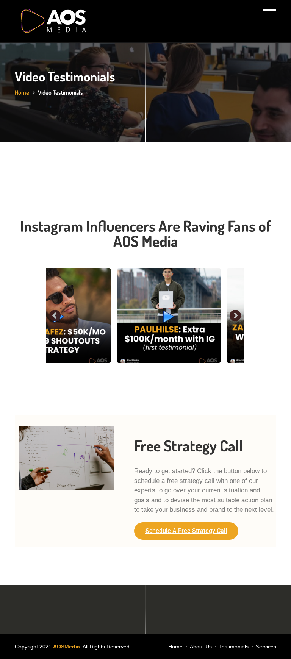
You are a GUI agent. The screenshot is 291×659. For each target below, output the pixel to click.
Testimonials (234, 646)
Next (235, 316)
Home (22, 92)
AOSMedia (66, 646)
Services (266, 646)
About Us (201, 646)
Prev (55, 316)
